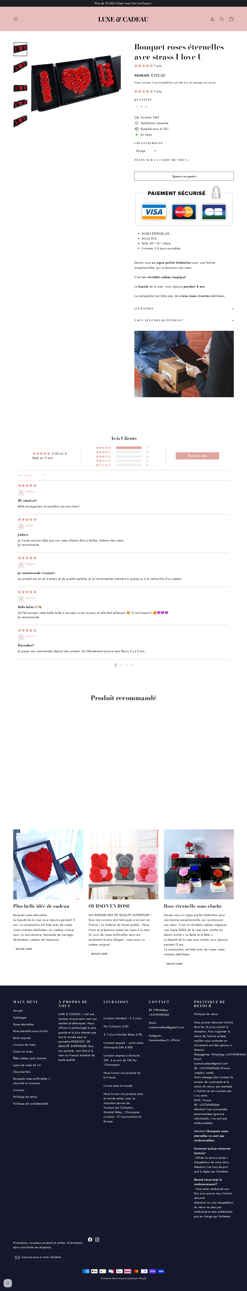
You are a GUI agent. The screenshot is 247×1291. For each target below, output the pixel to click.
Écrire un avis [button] (197, 456)
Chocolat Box (22, 1072)
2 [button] (121, 665)
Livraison (18, 1090)
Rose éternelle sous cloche (30, 1031)
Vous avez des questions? (158, 320)
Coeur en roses (23, 1051)
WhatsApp (218, 1054)
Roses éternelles (23, 1024)
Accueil (18, 1011)
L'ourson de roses (24, 1045)
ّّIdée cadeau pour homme (29, 1058)
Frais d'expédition (162, 82)
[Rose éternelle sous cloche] (199, 864)
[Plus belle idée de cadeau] (48, 864)
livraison (144, 308)
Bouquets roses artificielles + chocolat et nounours (31, 1081)
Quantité (143, 100)
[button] (144, 66)
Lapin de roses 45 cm (27, 1065)
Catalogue (19, 1017)
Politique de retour (25, 1097)
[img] (27, 485)
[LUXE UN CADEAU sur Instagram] (97, 1239)
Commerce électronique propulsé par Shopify (123, 1278)
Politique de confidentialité (30, 1104)
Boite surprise (22, 1038)
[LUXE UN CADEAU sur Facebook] (90, 1239)
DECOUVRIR (24, 949)
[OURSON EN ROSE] (124, 864)
